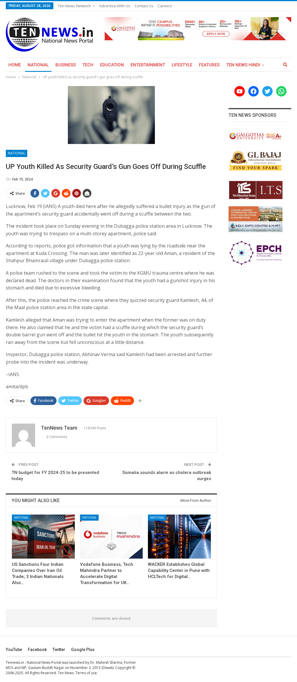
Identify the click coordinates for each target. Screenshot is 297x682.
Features (209, 65)
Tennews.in (15, 662)
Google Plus (83, 649)
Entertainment (148, 65)
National (38, 65)
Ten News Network (74, 5)
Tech (87, 65)
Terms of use (86, 672)
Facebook (37, 649)
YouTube (14, 649)
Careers (165, 5)
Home (14, 65)
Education (112, 65)
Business (65, 65)
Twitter (58, 649)
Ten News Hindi (243, 65)
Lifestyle (182, 65)
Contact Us (144, 5)
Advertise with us (114, 5)
